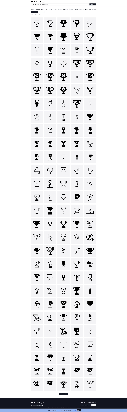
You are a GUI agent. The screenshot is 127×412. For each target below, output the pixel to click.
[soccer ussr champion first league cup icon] (77, 117)
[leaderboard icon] (37, 251)
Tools (57, 1)
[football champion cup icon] (77, 64)
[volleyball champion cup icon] (50, 90)
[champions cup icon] (50, 23)
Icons (50, 1)
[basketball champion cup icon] (50, 77)
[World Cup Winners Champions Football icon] (63, 117)
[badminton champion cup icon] (37, 77)
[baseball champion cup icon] (63, 77)
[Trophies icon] (37, 171)
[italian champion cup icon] (77, 77)
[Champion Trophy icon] (50, 318)
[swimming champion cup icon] (37, 90)
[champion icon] (50, 184)
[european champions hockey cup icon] (90, 104)
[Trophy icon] (90, 117)
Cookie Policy (58, 410)
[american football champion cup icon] (77, 104)
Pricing (90, 1)
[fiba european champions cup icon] (37, 117)
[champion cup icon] (37, 23)
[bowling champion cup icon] (63, 90)
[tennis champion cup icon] (90, 77)
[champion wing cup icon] (77, 90)
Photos (53, 1)
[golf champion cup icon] (90, 64)
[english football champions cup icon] (63, 104)
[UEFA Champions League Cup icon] (37, 104)
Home (47, 1)
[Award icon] (37, 237)
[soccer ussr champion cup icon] (50, 117)
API (55, 1)
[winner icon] (90, 237)
